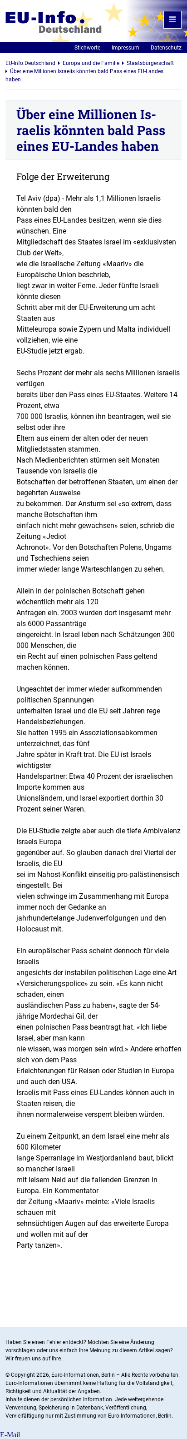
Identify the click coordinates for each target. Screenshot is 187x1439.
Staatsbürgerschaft (150, 63)
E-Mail (10, 1435)
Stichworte (87, 47)
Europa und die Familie (91, 63)
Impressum (125, 47)
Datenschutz (166, 47)
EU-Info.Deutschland (30, 63)
